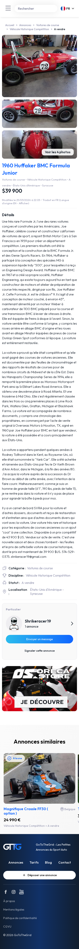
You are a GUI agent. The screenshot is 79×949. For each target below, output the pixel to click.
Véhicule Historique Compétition (29, 29)
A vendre (59, 29)
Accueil (9, 25)
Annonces (25, 25)
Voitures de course (47, 25)
